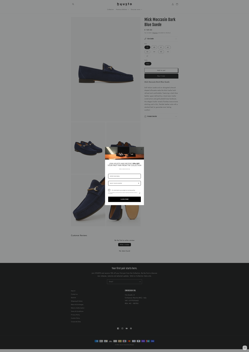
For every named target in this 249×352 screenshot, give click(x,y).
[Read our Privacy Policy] (140, 193)
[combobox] (124, 183)
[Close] (141, 149)
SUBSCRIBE (125, 199)
